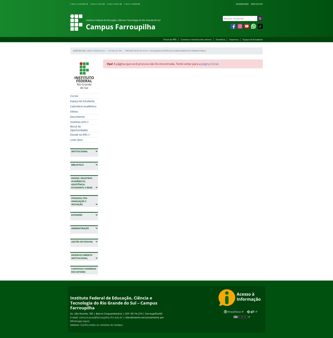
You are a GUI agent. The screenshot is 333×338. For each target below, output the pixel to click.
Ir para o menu (97, 4)
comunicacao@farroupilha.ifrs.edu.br (101, 317)
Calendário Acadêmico (83, 106)
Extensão (84, 214)
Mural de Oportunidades (79, 128)
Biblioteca (84, 164)
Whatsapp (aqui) (79, 321)
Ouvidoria (220, 39)
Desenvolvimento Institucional (84, 257)
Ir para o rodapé (131, 4)
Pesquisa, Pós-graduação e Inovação (84, 201)
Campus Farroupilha (95, 50)
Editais (74, 111)
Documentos (77, 116)
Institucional (84, 151)
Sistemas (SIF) (78, 122)
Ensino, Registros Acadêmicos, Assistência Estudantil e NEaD (84, 183)
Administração (84, 228)
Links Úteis (76, 139)
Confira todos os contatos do (101, 325)
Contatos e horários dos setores (196, 39)
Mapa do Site (257, 4)
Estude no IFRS (115, 50)
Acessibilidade (242, 4)
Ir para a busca (114, 4)
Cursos (74, 96)
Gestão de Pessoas (84, 241)
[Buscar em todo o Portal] (260, 18)
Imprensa (233, 39)
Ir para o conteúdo (78, 4)
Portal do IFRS (170, 39)
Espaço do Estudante (253, 39)
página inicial (209, 64)
